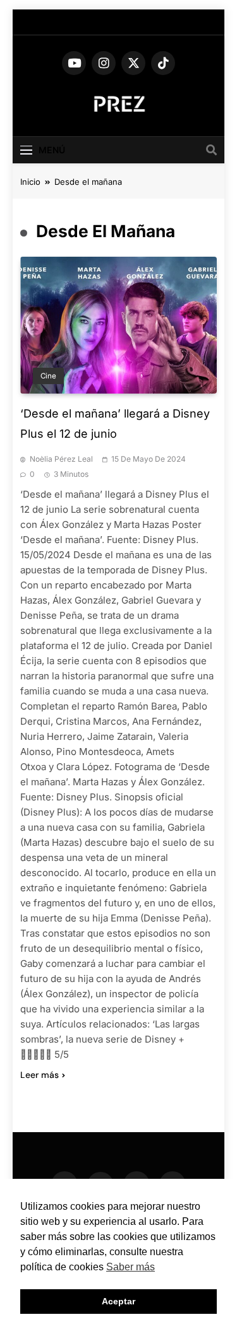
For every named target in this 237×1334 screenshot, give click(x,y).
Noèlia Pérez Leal (61, 459)
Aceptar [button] (118, 1301)
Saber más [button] (130, 1266)
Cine (48, 376)
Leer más (39, 1074)
